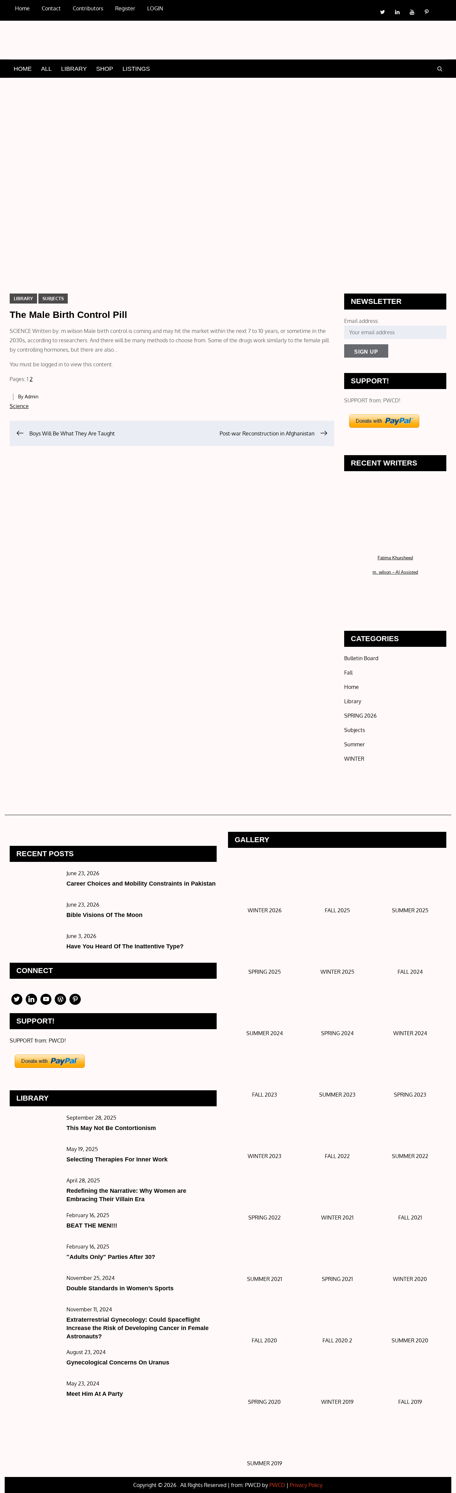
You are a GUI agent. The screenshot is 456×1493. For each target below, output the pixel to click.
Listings (136, 68)
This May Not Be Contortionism (111, 1128)
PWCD (277, 1485)
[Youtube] (46, 999)
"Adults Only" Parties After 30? (110, 1257)
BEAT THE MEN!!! (91, 1225)
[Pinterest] (75, 999)
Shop (104, 68)
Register (125, 8)
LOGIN (155, 8)
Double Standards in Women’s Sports (120, 1288)
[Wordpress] (60, 999)
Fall (348, 672)
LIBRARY (74, 68)
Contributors (88, 8)
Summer (354, 744)
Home (23, 68)
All (46, 68)
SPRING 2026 (360, 715)
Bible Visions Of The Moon (104, 915)
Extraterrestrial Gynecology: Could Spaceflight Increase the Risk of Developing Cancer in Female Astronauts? (137, 1328)
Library (23, 298)
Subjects (53, 298)
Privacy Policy (306, 1485)
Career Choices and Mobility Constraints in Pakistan (141, 883)
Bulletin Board (361, 658)
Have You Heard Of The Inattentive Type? (125, 946)
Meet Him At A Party (94, 1393)
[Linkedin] (31, 999)
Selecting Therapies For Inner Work (117, 1159)
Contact (51, 8)
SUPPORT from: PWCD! (372, 400)
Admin (31, 396)
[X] (17, 999)
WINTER (354, 758)
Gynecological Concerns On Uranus (117, 1362)
